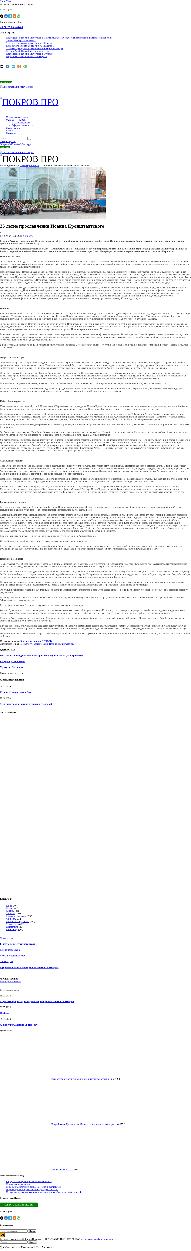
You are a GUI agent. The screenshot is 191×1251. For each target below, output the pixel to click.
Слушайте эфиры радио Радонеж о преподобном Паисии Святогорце (37, 1001)
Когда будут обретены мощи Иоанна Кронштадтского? (48, 644)
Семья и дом (12, 924)
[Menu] (1, 150)
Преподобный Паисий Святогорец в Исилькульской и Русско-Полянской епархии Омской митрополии (59, 37)
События (10, 913)
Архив (9, 130)
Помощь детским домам (18, 1184)
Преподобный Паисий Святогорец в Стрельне (29, 53)
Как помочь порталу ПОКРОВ (36, 641)
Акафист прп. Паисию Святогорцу (18, 1025)
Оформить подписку (22, 125)
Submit (32, 1242)
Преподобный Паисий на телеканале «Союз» (29, 51)
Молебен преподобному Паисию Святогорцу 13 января (34, 48)
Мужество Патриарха (11, 667)
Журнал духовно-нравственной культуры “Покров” (32, 1189)
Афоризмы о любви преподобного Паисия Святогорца (29, 967)
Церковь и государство (17, 921)
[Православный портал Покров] (17, 86)
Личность (28, 236)
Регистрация (14, 981)
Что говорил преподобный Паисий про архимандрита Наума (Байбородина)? (41, 655)
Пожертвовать (6, 82)
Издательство (13, 128)
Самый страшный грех (12, 955)
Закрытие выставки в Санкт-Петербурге (26, 56)
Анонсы (10, 910)
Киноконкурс (13, 929)
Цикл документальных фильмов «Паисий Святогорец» (34, 1187)
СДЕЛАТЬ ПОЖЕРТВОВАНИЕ (18, 1205)
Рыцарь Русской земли (12, 661)
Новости (10, 908)
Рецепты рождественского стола (17, 944)
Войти (3, 981)
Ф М (5, 236)
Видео (9, 905)
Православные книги (17, 117)
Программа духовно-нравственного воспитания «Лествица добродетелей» (44, 1192)
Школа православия (16, 916)
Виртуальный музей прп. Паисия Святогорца (29, 1181)
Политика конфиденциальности (99, 1239)
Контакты (11, 133)
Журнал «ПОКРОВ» (16, 120)
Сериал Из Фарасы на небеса (21, 40)
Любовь (4, 1013)
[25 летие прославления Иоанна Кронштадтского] (53, 266)
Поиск (32, 1231)
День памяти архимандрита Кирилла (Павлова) (30, 43)
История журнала (21, 122)
